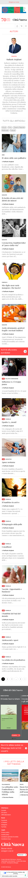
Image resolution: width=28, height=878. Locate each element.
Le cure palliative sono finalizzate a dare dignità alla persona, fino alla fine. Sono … (13, 167)
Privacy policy (5, 832)
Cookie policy (5, 834)
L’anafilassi (7, 547)
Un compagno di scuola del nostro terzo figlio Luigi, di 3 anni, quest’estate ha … (12, 431)
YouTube (3, 827)
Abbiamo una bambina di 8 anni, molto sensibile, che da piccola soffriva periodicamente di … (14, 669)
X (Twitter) (4, 822)
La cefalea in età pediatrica (13, 660)
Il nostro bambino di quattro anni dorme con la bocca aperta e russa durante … (13, 471)
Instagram (4, 825)
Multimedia (5, 130)
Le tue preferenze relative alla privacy (15, 872)
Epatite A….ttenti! (9, 422)
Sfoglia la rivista (14, 2)
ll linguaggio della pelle (12, 524)
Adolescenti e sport (10, 640)
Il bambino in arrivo (10, 503)
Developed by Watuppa (12, 862)
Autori (14, 31)
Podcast (12, 130)
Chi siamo (4, 812)
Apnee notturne (8, 462)
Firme (9, 127)
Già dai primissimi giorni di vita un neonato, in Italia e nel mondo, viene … (13, 601)
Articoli (4, 127)
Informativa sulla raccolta (9, 876)
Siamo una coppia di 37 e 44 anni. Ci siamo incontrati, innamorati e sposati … (12, 511)
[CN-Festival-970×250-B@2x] (14, 10)
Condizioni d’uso (6, 839)
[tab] (12, 738)
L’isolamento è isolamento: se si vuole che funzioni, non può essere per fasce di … (13, 254)
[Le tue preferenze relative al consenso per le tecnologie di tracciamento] (25, 875)
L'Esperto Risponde (19, 127)
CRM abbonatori (6, 815)
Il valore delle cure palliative (14, 158)
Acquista (14, 735)
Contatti (3, 810)
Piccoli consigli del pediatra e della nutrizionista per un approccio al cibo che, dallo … (12, 297)
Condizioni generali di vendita (9, 837)
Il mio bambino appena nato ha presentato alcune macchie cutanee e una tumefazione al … (13, 533)
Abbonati (20, 855)
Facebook (4, 820)
